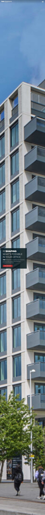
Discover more (7, 266)
